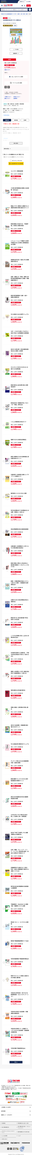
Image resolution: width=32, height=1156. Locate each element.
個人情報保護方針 (5, 1127)
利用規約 (3, 1123)
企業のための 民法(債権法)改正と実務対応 (20, 600)
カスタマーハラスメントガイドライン (8, 1131)
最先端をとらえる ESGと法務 (18, 493)
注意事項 (15, 98)
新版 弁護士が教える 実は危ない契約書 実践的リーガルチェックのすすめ (20, 564)
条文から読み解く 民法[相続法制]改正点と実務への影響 (20, 350)
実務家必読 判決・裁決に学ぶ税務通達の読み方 (20, 260)
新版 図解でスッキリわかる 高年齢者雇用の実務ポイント (19, 779)
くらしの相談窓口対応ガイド (18, 422)
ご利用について (7, 96)
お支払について (16, 96)
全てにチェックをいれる (17, 160)
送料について (7, 98)
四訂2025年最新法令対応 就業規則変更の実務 (19, 797)
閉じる (16, 1062)
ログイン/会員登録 (28, 6)
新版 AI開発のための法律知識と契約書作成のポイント (20, 457)
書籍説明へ (15, 53)
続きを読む (16, 143)
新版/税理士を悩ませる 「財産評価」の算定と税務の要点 (19, 224)
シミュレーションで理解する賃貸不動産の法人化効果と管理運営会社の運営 (20, 242)
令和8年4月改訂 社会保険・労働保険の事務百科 (19, 1012)
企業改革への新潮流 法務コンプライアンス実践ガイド (20, 475)
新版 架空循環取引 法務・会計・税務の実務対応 (19, 296)
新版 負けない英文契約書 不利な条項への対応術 (19, 618)
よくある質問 (4, 1135)
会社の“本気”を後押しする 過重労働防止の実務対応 (19, 833)
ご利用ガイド (21, 1)
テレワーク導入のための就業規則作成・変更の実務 (20, 762)
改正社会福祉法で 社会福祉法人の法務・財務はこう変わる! (20, 511)
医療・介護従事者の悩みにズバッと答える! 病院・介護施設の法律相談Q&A (20, 582)
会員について (7, 69)
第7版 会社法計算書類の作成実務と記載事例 (19, 887)
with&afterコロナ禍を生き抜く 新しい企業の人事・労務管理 (19, 815)
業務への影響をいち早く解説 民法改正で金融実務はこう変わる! (20, 672)
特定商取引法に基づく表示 (23, 1123)
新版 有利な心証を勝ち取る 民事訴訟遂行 (19, 386)
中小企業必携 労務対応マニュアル (20, 744)
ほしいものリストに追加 (17, 76)
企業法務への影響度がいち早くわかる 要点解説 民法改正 (20, 547)
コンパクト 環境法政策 (17, 171)
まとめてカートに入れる (17, 163)
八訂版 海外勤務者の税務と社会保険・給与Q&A (20, 189)
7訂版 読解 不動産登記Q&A (18, 1048)
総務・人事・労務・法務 (22, 14)
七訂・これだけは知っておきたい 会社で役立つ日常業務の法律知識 (20, 332)
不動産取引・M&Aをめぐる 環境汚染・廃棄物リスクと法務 (19, 905)
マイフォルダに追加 (17, 82)
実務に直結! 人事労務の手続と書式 (19, 708)
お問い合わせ (4, 1139)
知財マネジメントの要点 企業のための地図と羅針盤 (20, 976)
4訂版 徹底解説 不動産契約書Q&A (20, 959)
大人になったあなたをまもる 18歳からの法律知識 (19, 368)
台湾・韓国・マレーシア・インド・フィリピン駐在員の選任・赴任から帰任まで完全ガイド (20, 851)
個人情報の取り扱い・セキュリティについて (24, 1127)
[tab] (9, 59)
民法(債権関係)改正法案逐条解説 (19, 529)
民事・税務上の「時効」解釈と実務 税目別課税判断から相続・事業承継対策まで (20, 278)
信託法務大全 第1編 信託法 (18, 690)
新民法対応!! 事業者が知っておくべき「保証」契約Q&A (20, 403)
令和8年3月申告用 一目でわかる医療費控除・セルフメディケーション (20, 994)
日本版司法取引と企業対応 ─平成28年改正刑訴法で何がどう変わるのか (20, 654)
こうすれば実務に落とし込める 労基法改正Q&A (20, 636)
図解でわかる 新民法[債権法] (18, 439)
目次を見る (6, 115)
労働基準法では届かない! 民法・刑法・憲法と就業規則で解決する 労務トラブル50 (20, 869)
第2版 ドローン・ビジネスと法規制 (19, 923)
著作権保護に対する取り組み (23, 1131)
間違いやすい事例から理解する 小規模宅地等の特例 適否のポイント (20, 207)
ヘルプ (19, 1135)
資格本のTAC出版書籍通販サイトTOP (8, 14)
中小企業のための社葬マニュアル (20, 314)
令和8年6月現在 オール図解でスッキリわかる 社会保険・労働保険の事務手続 (20, 1030)
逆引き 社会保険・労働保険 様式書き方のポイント (19, 726)
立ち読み (17, 49)
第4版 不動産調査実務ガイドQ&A (20, 941)
